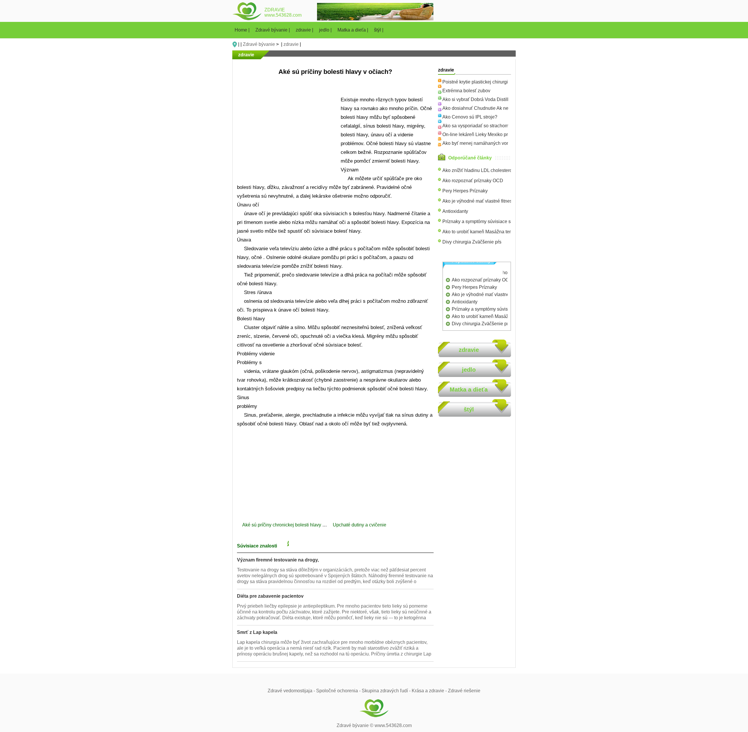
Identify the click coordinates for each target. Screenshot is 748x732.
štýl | (378, 29)
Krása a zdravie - (430, 690)
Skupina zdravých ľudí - (387, 690)
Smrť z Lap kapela (257, 632)
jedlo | (326, 29)
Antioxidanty (455, 211)
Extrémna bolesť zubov (466, 90)
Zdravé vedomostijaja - (292, 690)
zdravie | (305, 29)
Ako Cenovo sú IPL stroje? (469, 116)
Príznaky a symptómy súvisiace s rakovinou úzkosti (495, 221)
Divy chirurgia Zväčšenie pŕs (471, 241)
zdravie (291, 44)
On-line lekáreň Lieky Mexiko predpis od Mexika (492, 134)
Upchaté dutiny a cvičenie (360, 524)
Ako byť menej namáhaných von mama (482, 143)
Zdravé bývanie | (273, 29)
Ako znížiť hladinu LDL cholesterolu (479, 170)
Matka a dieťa (469, 389)
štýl (469, 409)
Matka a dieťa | (353, 29)
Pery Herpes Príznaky (465, 190)
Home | (243, 29)
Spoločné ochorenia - (339, 690)
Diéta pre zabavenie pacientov (270, 596)
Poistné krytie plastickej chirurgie (476, 81)
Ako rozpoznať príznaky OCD (472, 180)
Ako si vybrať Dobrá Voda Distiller (477, 99)
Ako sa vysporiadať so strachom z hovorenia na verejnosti (502, 125)
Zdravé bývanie (259, 44)
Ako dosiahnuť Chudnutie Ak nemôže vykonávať (492, 108)
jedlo (469, 369)
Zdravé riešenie (464, 690)
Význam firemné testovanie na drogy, (278, 559)
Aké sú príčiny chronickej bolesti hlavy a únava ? (293, 524)
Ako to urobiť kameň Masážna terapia (481, 231)
